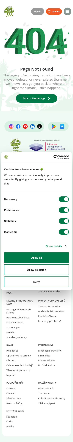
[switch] (64, 210)
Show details (54, 246)
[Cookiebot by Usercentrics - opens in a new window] (53, 157)
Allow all (36, 257)
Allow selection (36, 269)
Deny (36, 281)
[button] (67, 11)
